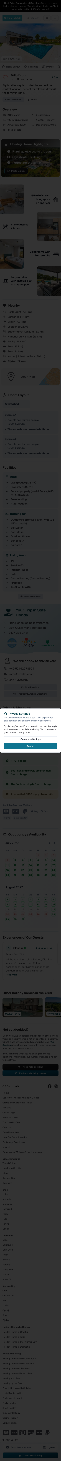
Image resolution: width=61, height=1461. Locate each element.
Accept (30, 746)
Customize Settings (30, 739)
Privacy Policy (32, 729)
